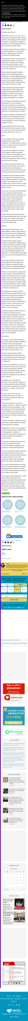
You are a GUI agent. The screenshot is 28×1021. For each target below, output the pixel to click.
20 (23, 880)
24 (14, 883)
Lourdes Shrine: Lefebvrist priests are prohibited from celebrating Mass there (17, 790)
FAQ (14, 996)
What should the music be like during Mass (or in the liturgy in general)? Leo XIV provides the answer (16, 810)
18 (17, 880)
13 (23, 877)
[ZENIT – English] (14, 1010)
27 (23, 883)
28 (4, 886)
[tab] (8, 963)
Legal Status (17, 998)
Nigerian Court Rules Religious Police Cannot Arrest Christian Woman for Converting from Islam (13, 765)
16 (10, 880)
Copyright (24, 998)
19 (20, 880)
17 (14, 880)
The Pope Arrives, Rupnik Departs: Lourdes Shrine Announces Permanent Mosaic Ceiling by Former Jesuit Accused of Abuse (17, 780)
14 (4, 880)
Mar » (7, 889)
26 (20, 883)
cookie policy (6, 13)
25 (17, 883)
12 (20, 877)
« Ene (4, 889)
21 (4, 883)
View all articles (6, 558)
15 (7, 880)
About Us (9, 996)
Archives (4, 23)
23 (10, 883)
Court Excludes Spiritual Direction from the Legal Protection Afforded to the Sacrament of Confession (13, 749)
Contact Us (14, 1001)
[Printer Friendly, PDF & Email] (5, 493)
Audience (18, 996)
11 (17, 877)
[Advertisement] (14, 628)
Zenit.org (16, 36)
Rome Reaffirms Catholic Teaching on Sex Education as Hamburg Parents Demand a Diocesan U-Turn (16, 820)
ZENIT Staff (19, 21)
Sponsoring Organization (6, 998)
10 (14, 877)
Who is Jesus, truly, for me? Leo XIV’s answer (8, 901)
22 (7, 883)
